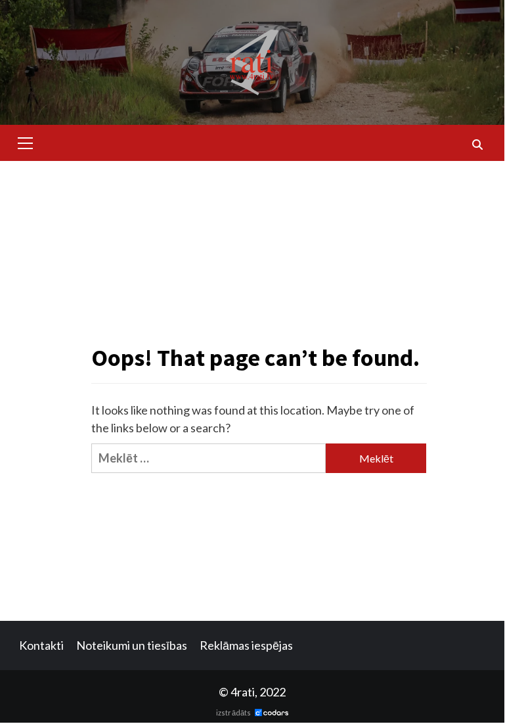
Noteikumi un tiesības (131, 645)
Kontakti (41, 645)
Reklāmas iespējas (246, 645)
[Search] (477, 144)
